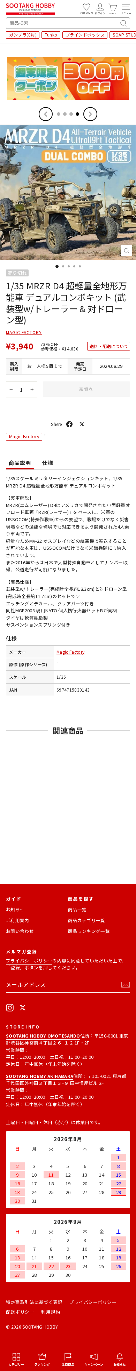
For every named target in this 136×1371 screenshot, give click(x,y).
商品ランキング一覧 (89, 931)
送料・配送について (109, 346)
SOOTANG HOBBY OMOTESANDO (43, 1035)
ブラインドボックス (85, 35)
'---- (60, 664)
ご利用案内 (17, 920)
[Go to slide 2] (65, 114)
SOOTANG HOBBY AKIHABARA (39, 1076)
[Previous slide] (46, 114)
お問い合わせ (20, 931)
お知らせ (15, 909)
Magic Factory (24, 332)
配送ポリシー (20, 1311)
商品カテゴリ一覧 (86, 920)
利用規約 (50, 1311)
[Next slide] (90, 114)
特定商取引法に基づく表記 (34, 1302)
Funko (51, 35)
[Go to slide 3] (71, 114)
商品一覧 (77, 909)
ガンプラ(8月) (23, 35)
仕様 (47, 462)
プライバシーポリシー (29, 960)
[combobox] (68, 23)
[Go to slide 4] (77, 114)
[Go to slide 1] (58, 114)
